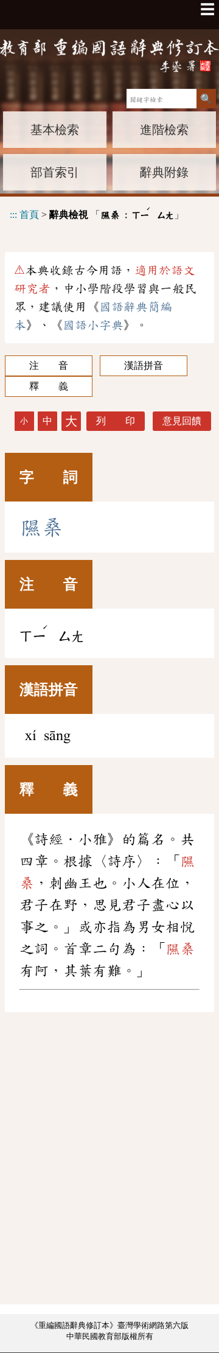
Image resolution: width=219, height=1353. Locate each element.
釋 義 (48, 386)
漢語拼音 (143, 365)
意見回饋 (181, 421)
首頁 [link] (29, 214)
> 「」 (97, 213)
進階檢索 (164, 129)
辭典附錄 (164, 172)
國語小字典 (93, 325)
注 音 (48, 365)
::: (13, 214)
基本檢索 (54, 129)
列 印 (115, 421)
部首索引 (54, 172)
